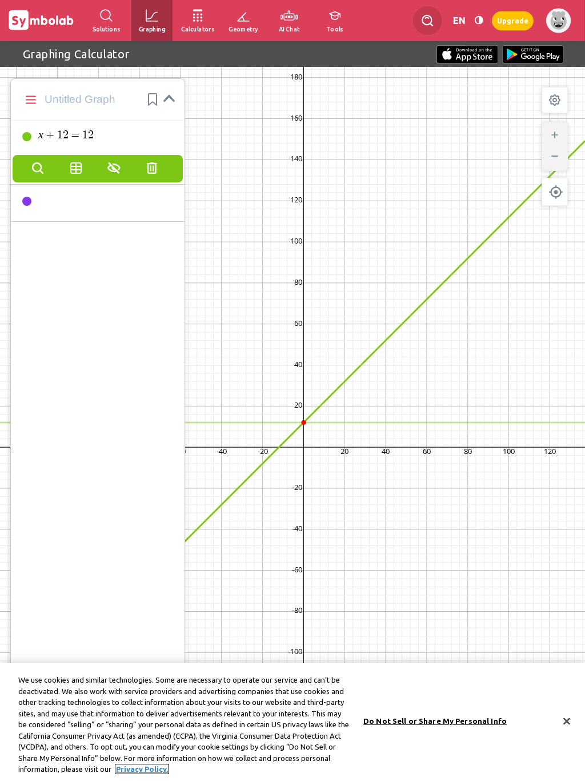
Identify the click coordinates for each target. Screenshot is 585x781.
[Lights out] (479, 20)
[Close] (566, 721)
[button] (152, 99)
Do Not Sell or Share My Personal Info (435, 721)
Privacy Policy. (142, 769)
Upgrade (512, 20)
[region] (292, 722)
